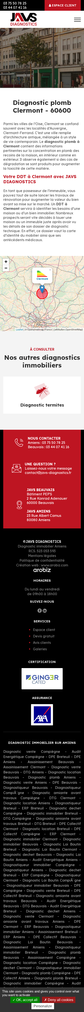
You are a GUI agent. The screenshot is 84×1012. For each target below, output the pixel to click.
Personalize (43, 1006)
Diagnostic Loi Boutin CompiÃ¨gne (51, 880)
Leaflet (19, 329)
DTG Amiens (33, 772)
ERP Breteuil (33, 808)
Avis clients (42, 642)
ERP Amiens (14, 937)
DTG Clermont (62, 798)
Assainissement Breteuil (58, 932)
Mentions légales (42, 556)
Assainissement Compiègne (52, 957)
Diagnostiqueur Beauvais (25, 787)
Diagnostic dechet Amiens (50, 911)
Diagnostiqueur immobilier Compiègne (39, 865)
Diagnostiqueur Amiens (23, 870)
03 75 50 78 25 (14, 3)
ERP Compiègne (36, 875)
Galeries (40, 649)
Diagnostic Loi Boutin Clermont (49, 849)
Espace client (63, 5)
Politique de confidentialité (42, 560)
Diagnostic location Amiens (26, 803)
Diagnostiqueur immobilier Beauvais (37, 885)
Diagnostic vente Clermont (28, 916)
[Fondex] (25, 19)
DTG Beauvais (34, 906)
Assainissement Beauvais (51, 762)
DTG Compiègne (18, 818)
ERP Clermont (62, 834)
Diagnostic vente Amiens (25, 782)
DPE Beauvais (64, 782)
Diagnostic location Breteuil (46, 829)
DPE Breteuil (59, 757)
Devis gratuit (43, 636)
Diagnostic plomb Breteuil (56, 978)
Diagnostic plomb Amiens (52, 777)
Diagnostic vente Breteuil (48, 890)
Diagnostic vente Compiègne (34, 751)
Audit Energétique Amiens (55, 860)
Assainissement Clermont (24, 767)
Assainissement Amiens (24, 947)
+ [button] (6, 261)
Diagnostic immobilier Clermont (30, 839)
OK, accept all (26, 1000)
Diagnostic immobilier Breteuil (52, 813)
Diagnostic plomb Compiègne (46, 973)
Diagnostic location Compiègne (31, 963)
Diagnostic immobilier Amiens (42, 546)
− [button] (6, 268)
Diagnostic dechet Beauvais (27, 854)
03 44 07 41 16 (14, 7)
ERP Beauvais (36, 926)
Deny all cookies (60, 1000)
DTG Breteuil (45, 823)
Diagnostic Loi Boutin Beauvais (38, 942)
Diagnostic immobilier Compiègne (35, 983)
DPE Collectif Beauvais (54, 937)
